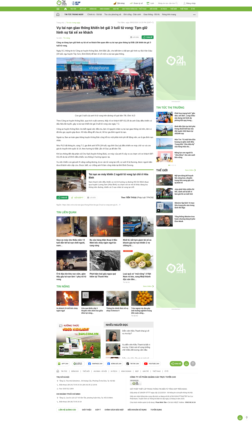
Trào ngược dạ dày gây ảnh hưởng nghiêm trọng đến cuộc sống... (141, 310)
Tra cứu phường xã (112, 14)
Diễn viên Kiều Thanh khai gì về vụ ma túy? (135, 332)
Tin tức (73, 9)
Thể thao (184, 9)
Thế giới (173, 9)
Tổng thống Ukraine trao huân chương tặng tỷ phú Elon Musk (185, 219)
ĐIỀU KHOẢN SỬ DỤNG (137, 410)
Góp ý (98, 410)
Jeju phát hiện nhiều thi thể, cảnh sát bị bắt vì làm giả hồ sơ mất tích (184, 191)
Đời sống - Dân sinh (132, 14)
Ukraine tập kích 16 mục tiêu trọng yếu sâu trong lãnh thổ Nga (184, 205)
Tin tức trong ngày (73, 14)
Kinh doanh (105, 9)
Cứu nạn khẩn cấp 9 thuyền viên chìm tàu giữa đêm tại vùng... (92, 310)
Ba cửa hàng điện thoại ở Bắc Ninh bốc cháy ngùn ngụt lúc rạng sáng (103, 243)
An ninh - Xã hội (100, 371)
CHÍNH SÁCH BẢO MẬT (114, 410)
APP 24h (65, 364)
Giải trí (116, 9)
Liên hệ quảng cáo (67, 410)
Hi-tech (164, 9)
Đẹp (137, 371)
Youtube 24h (154, 364)
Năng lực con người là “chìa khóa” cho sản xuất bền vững (185, 155)
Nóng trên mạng (169, 14)
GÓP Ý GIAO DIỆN (7, 418)
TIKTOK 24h (134, 364)
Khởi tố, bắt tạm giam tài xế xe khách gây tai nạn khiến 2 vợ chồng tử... (137, 243)
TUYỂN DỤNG (156, 410)
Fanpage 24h (97, 364)
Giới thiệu (86, 410)
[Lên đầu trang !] (246, 417)
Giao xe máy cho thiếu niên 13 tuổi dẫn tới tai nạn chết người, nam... (70, 243)
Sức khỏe (153, 9)
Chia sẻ (149, 37)
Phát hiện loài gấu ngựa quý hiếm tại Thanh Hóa (103, 275)
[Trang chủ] (60, 14)
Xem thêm (147, 286)
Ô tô (193, 9)
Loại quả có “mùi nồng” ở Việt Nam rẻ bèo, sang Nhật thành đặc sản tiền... (137, 277)
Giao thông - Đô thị (151, 14)
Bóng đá (93, 9)
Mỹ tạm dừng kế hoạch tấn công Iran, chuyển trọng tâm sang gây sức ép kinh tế (184, 179)
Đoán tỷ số (138, 3)
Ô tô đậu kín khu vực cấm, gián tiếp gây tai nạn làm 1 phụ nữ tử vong (71, 277)
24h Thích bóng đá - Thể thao (134, 9)
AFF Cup (83, 9)
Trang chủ (60, 23)
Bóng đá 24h (116, 364)
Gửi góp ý (78, 198)
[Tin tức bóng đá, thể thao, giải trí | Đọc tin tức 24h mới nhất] (61, 3)
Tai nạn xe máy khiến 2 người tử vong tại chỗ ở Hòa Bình (118, 176)
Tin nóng (66, 38)
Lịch (152, 3)
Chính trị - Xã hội (94, 14)
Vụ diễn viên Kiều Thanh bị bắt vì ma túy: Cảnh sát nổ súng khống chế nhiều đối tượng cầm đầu (136, 347)
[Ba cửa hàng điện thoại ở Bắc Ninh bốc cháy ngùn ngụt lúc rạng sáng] (105, 226)
